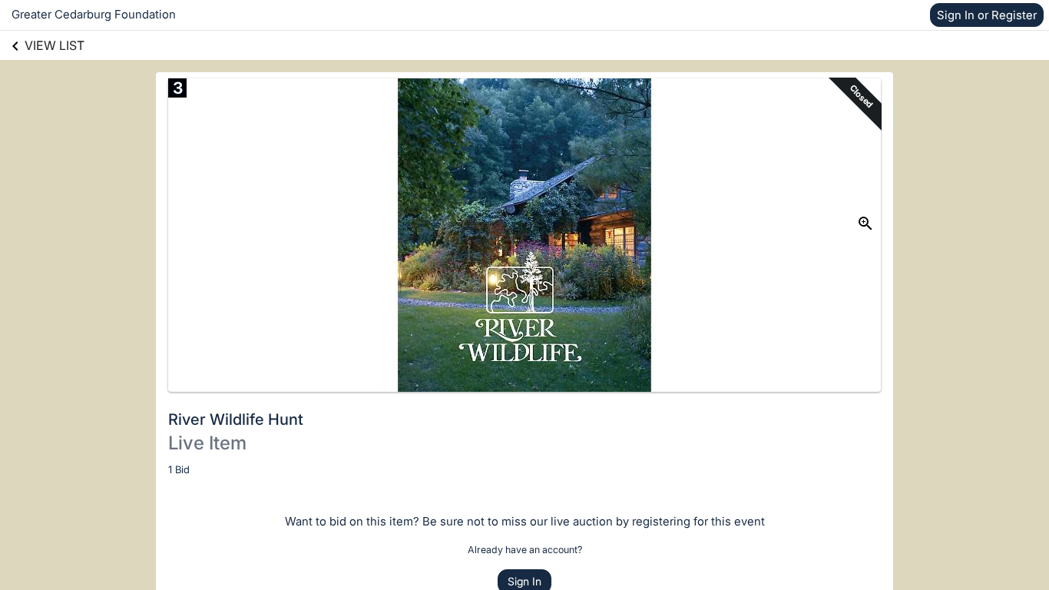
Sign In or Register (987, 15)
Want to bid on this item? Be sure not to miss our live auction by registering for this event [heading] (525, 521)
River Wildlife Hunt (235, 419)
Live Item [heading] (207, 443)
